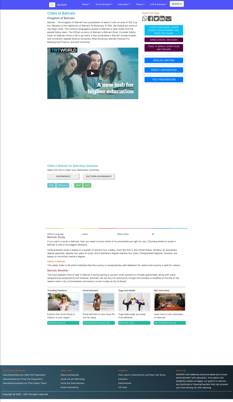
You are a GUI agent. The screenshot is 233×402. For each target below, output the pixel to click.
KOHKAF (62, 4)
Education (123, 4)
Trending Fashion (56, 323)
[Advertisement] (93, 145)
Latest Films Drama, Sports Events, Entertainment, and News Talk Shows (164, 30)
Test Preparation (164, 79)
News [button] (85, 4)
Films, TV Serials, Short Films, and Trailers (164, 48)
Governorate (63, 176)
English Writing (164, 60)
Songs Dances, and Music (164, 40)
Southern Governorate (99, 176)
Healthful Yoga (126, 323)
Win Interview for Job (165, 323)
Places (139, 4)
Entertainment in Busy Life (96, 323)
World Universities (164, 70)
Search (177, 3)
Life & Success (157, 4)
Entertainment (103, 4)
